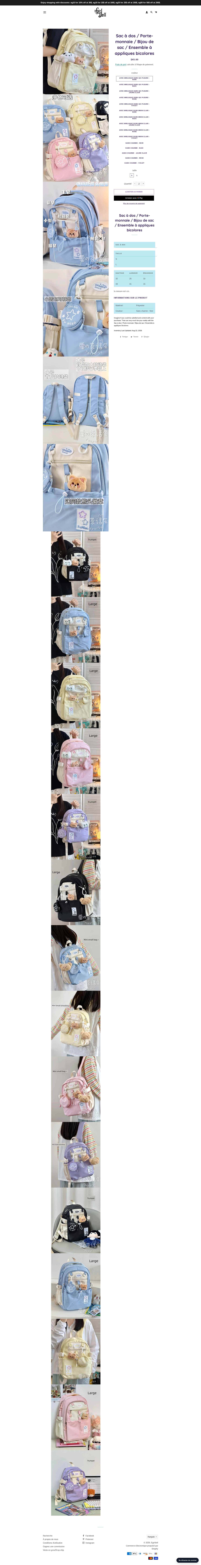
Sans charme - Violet (134, 163)
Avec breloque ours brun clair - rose (134, 130)
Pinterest (89, 1539)
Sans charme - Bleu (134, 148)
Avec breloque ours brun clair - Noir (134, 111)
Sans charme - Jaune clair (134, 153)
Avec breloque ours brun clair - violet (134, 137)
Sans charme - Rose (134, 158)
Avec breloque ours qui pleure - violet (134, 104)
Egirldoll (154, 1543)
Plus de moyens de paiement (134, 203)
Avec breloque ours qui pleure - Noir (134, 78)
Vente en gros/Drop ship (53, 1550)
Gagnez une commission (53, 1546)
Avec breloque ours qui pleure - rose (134, 98)
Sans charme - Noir (134, 143)
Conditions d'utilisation (52, 1543)
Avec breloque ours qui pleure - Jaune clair (134, 91)
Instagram (89, 1543)
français (151, 1537)
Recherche (47, 1536)
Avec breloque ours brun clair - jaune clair (134, 124)
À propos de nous (50, 1539)
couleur (134, 73)
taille (134, 170)
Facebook (89, 1536)
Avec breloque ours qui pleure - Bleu (134, 85)
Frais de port (120, 64)
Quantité (127, 184)
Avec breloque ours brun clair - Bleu (134, 117)
